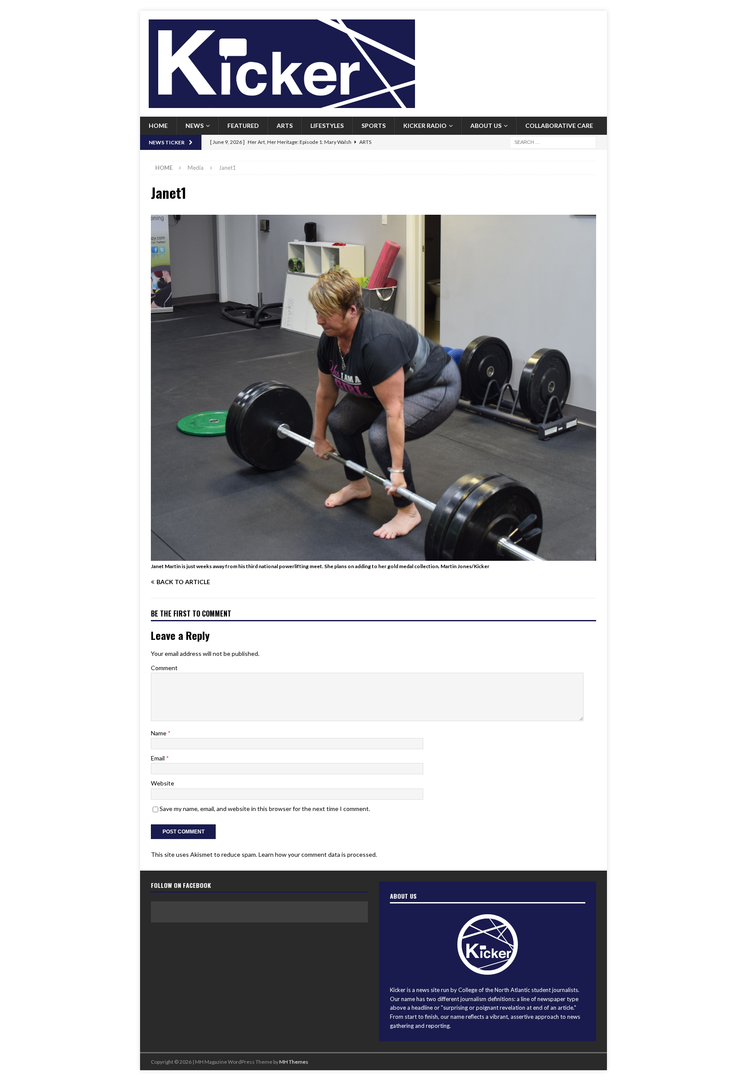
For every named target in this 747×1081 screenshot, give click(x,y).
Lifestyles (327, 125)
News (194, 125)
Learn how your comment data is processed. (318, 854)
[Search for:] (553, 141)
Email (158, 758)
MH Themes (293, 1062)
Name (159, 733)
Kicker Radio (425, 125)
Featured (243, 125)
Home (158, 125)
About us (485, 125)
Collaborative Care (559, 125)
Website (162, 783)
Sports (373, 125)
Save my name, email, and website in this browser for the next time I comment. (265, 808)
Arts (285, 125)
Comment (164, 667)
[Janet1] (373, 556)
